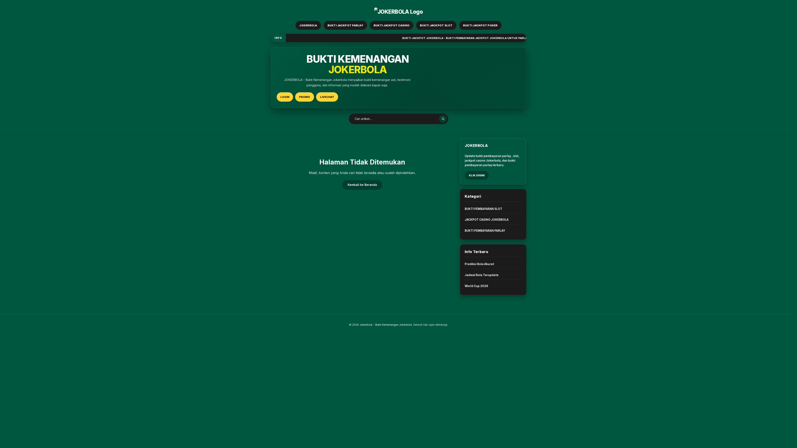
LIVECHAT (327, 97)
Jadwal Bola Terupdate (482, 275)
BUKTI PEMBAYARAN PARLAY (485, 230)
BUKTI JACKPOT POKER (480, 25)
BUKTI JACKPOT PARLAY (345, 25)
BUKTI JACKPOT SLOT (436, 25)
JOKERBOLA (308, 25)
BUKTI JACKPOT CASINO (392, 25)
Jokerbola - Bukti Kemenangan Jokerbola (386, 324)
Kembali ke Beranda (362, 184)
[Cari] (443, 119)
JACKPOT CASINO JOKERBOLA (487, 219)
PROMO (304, 97)
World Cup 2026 (476, 286)
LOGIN (284, 97)
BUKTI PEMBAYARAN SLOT (483, 209)
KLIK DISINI (477, 175)
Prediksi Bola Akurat (479, 264)
